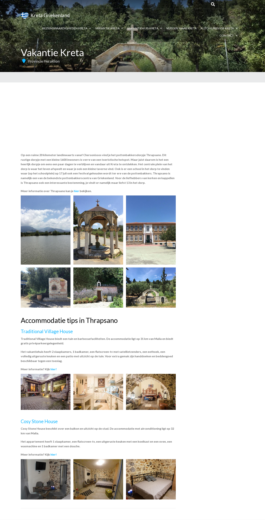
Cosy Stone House (39, 421)
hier (76, 191)
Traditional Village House (47, 331)
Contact (227, 35)
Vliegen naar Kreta (181, 28)
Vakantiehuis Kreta (142, 28)
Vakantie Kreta (107, 28)
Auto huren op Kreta (217, 28)
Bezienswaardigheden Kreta (64, 28)
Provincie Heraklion (44, 61)
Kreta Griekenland (49, 15)
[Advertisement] (132, 109)
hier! (53, 369)
